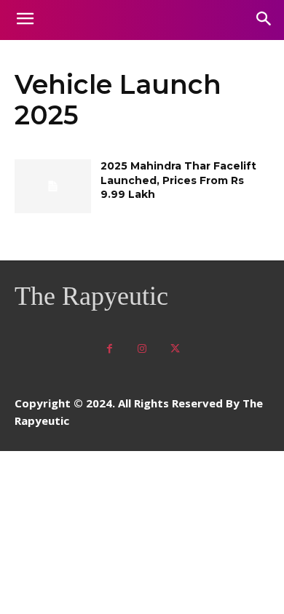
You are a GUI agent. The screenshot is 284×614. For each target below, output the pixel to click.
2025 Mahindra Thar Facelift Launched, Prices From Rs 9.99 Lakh (178, 180)
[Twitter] (175, 349)
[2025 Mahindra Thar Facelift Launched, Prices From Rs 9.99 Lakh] (53, 186)
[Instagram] (142, 349)
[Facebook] (109, 349)
